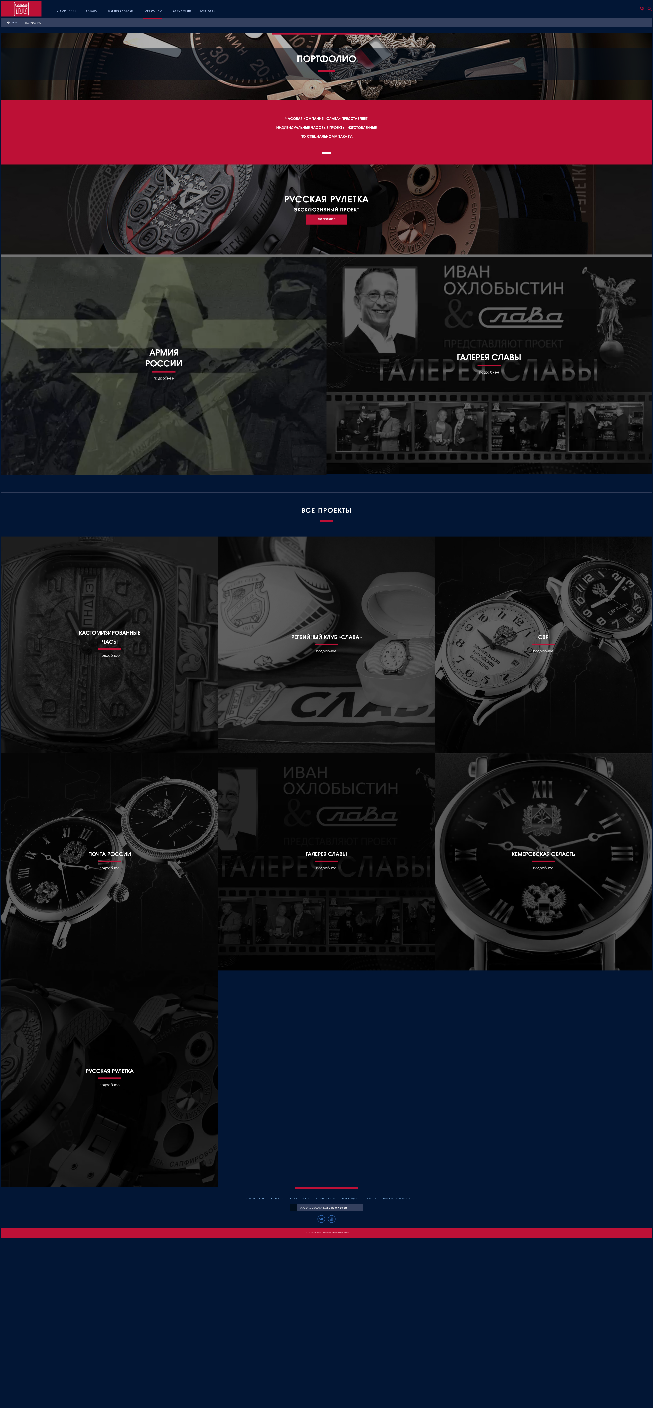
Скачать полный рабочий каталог (389, 1199)
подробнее (164, 378)
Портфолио (152, 11)
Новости (277, 1199)
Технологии (181, 11)
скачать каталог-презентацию (337, 1199)
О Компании (66, 11)
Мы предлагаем (121, 11)
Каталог (92, 11)
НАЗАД (15, 22)
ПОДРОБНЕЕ (326, 219)
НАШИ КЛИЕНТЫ (300, 1199)
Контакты (208, 11)
